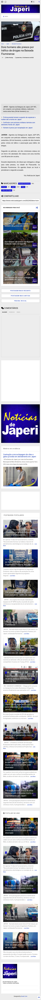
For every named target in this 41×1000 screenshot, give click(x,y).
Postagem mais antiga (20, 295)
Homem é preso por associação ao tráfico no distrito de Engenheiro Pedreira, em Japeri (19, 562)
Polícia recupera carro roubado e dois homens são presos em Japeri (19, 225)
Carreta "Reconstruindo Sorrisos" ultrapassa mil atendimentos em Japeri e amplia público (19, 532)
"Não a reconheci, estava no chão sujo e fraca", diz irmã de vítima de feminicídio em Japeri (20, 650)
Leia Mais (12, 575)
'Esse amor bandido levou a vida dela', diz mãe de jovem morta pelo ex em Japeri (20, 945)
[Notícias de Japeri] (20, 12)
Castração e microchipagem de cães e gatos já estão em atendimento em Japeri (19, 455)
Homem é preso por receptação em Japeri (18, 128)
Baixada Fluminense (16, 43)
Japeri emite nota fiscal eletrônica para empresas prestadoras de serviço (20, 707)
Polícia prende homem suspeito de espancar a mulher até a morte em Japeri (18, 118)
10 (6, 787)
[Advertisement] (20, 81)
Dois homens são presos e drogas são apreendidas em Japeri (19, 279)
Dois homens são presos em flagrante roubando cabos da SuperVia (19, 243)
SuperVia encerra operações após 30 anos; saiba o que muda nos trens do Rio (20, 678)
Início (2, 43)
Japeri (7, 43)
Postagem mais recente (20, 290)
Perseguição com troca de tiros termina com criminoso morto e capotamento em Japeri (19, 793)
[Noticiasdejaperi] (9, 2)
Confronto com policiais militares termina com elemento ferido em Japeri (18, 124)
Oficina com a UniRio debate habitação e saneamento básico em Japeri (19, 735)
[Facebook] (2, 2)
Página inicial (20, 301)
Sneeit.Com (24, 996)
